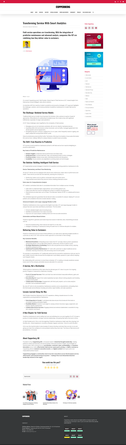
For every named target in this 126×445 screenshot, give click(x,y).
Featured (30, 26)
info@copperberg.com (31, 431)
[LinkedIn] (86, 28)
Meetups (87, 95)
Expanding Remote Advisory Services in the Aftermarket (50, 403)
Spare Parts (88, 110)
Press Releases (89, 104)
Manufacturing (89, 92)
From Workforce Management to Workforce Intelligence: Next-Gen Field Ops (30, 403)
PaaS (87, 98)
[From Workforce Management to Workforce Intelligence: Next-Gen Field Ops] (31, 395)
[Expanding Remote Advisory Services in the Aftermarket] (51, 395)
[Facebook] (89, 28)
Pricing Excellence (90, 107)
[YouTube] (96, 28)
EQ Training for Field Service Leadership (69, 403)
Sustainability (88, 116)
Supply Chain (88, 113)
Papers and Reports (90, 101)
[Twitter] (92, 28)
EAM (87, 81)
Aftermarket (25, 26)
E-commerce (88, 78)
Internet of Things (89, 89)
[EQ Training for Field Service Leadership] (71, 395)
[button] (93, 12)
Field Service (34, 26)
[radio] (45, 367)
